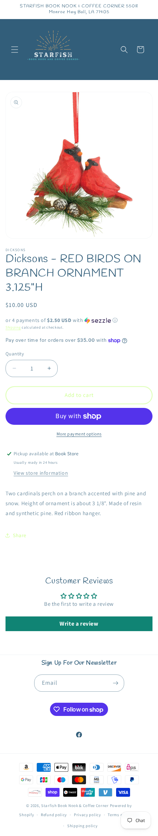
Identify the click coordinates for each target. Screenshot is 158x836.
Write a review (79, 623)
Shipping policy (82, 825)
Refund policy (54, 814)
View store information (41, 473)
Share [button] (19, 535)
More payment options (79, 434)
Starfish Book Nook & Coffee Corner (75, 805)
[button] (15, 49)
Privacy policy (87, 814)
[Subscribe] (116, 683)
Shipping (13, 327)
